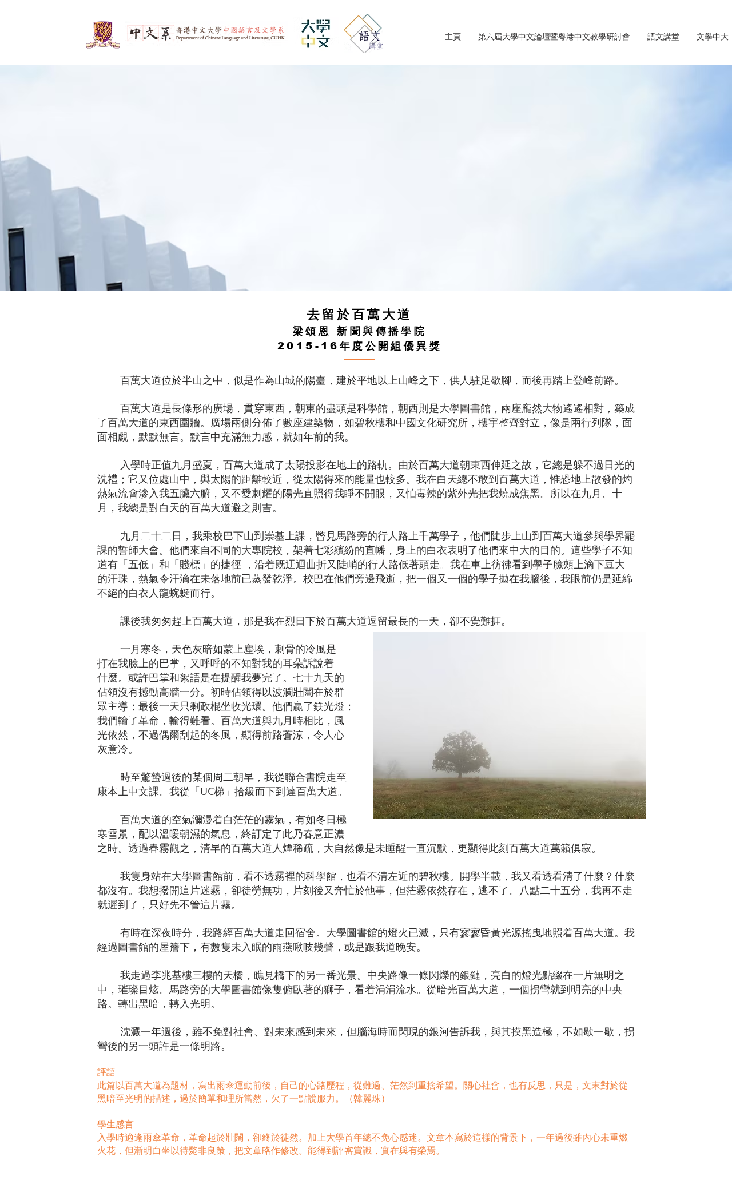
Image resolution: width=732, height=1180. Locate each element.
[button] (663, 37)
